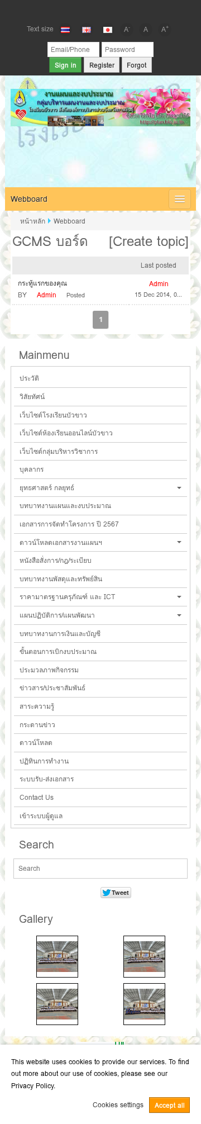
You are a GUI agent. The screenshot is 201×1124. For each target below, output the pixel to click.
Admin (46, 295)
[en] (86, 29)
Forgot (136, 65)
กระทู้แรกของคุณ (42, 283)
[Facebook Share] (81, 10)
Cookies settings (118, 1104)
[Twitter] (100, 10)
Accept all (170, 1105)
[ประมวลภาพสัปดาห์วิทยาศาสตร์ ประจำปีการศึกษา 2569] (57, 957)
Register (101, 65)
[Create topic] (149, 241)
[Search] (178, 869)
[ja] (107, 29)
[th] (65, 29)
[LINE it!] (119, 10)
